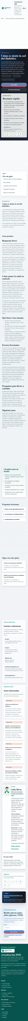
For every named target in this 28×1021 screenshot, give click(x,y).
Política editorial (15, 846)
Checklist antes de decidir (10, 186)
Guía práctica (6, 182)
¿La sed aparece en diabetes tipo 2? (14, 514)
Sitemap (4, 1017)
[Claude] (20, 134)
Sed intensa (5, 995)
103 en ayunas (6, 983)
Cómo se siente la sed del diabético (15, 18)
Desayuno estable (6, 1006)
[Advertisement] (14, 34)
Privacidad (6, 936)
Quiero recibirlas (14, 931)
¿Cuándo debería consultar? (12, 519)
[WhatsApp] (16, 881)
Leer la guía (14, 85)
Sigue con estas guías (9, 192)
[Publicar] (5, 881)
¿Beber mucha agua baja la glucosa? (14, 509)
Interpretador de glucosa (8, 1002)
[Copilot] (13, 134)
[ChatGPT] (5, 134)
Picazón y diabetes (7, 993)
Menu (24, 8)
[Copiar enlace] (8, 885)
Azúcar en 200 (6, 985)
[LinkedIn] (12, 881)
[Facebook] (8, 881)
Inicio (2, 18)
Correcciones (15, 849)
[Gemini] (16, 134)
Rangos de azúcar (7, 987)
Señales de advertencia (8, 996)
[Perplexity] (9, 134)
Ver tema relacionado (14, 89)
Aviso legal (5, 1012)
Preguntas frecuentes (8, 189)
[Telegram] (20, 881)
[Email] (5, 885)
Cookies (4, 1015)
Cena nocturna (6, 1004)
